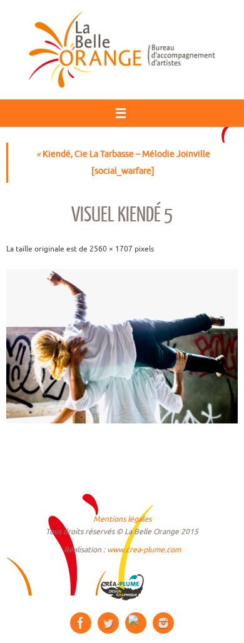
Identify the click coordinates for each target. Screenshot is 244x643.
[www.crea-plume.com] (122, 587)
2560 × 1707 (111, 249)
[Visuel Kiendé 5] (122, 346)
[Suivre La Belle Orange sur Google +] (135, 623)
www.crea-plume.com (144, 550)
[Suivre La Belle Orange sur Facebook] (80, 623)
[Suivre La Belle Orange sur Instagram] (163, 623)
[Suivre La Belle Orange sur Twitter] (108, 623)
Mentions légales (122, 519)
